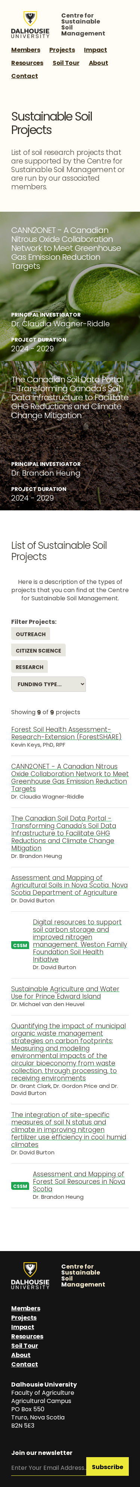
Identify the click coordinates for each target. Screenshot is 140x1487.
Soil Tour (66, 63)
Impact (95, 50)
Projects (62, 50)
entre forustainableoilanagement (83, 25)
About (98, 63)
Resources (27, 63)
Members (25, 50)
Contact (24, 76)
